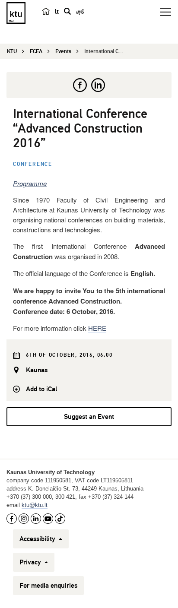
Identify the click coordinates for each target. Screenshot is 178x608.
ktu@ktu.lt (35, 505)
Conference (32, 164)
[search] (67, 11)
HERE (97, 327)
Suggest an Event (89, 416)
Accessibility (38, 539)
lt (57, 11)
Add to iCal (41, 389)
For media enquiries (48, 585)
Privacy (31, 562)
